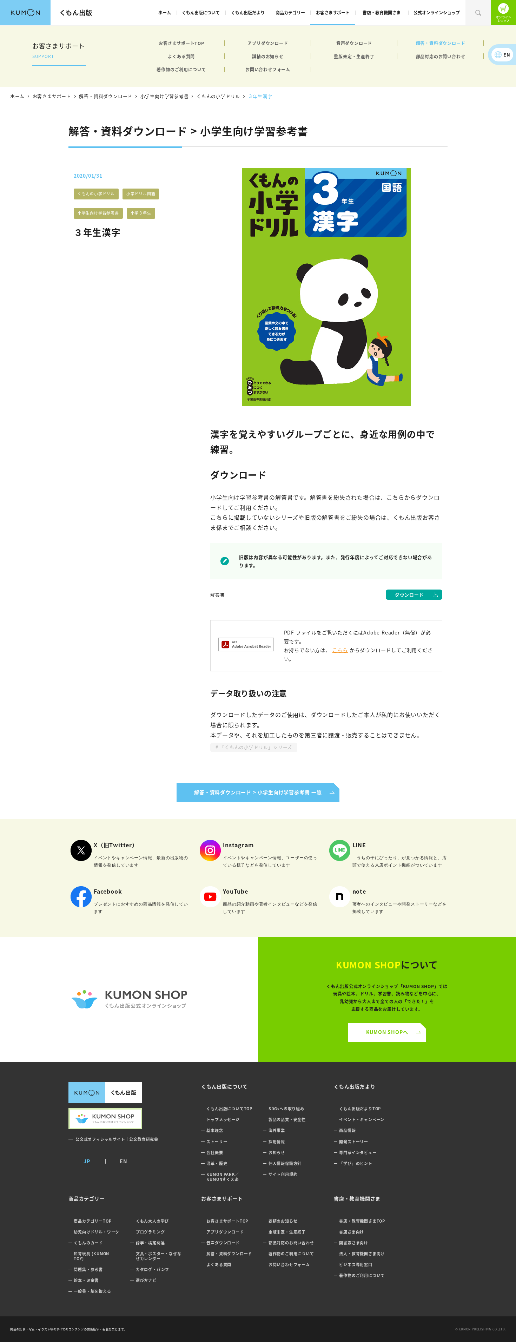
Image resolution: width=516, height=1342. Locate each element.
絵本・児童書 (86, 1280)
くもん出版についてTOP (229, 1108)
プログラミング (150, 1232)
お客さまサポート (333, 12)
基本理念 (214, 1130)
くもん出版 (75, 12)
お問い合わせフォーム (267, 69)
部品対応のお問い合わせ (440, 56)
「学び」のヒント (355, 1163)
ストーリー (216, 1141)
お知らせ (277, 1152)
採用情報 (277, 1141)
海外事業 (277, 1130)
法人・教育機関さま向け (362, 1253)
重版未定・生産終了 (354, 56)
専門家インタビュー (357, 1152)
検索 (478, 12)
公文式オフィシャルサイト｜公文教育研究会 (116, 1139)
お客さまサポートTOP (181, 43)
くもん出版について (201, 12)
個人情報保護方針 (285, 1163)
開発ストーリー (353, 1141)
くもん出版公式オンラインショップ (503, 12)
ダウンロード (409, 594)
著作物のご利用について (181, 69)
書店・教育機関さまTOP (362, 1221)
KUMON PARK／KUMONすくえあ (222, 1177)
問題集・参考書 (88, 1269)
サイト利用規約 (283, 1174)
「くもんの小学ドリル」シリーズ (255, 747)
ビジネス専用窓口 (355, 1264)
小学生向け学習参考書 (98, 213)
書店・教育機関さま (382, 12)
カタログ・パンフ (152, 1269)
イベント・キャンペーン (361, 1119)
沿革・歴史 (216, 1163)
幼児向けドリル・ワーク (96, 1232)
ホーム (164, 12)
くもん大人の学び (152, 1221)
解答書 (217, 594)
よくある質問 (181, 56)
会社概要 (214, 1152)
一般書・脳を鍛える (92, 1291)
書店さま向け (351, 1232)
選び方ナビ (146, 1280)
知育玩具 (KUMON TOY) (91, 1256)
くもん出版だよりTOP (360, 1108)
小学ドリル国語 (141, 193)
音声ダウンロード (354, 43)
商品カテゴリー (290, 12)
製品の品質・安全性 (287, 1119)
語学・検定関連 (150, 1242)
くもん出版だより (248, 12)
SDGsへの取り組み (286, 1108)
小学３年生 (141, 213)
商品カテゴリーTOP (92, 1221)
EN (506, 54)
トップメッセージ (222, 1119)
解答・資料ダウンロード (440, 43)
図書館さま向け (353, 1242)
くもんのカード (88, 1242)
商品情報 (347, 1130)
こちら (340, 649)
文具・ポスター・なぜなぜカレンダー (158, 1256)
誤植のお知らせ (268, 56)
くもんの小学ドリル (96, 193)
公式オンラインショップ (437, 12)
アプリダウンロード (267, 43)
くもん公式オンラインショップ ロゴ (129, 999)
